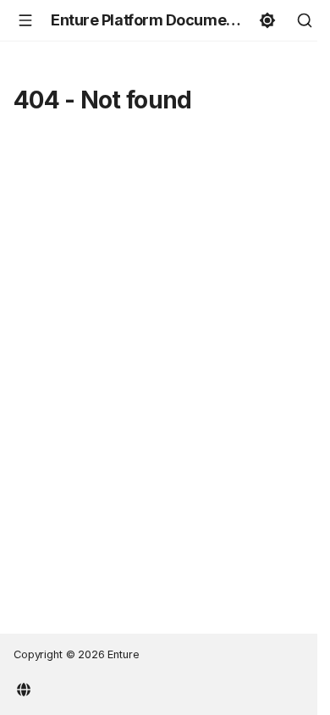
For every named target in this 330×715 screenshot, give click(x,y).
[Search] (304, 20)
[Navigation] (25, 20)
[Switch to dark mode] (267, 20)
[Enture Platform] (23, 687)
